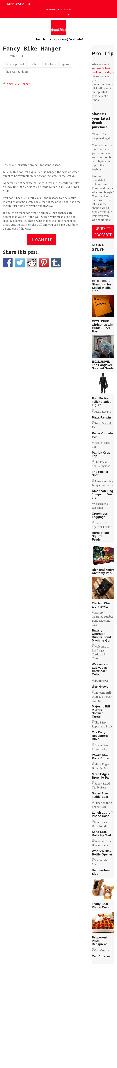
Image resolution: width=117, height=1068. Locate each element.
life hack (50, 64)
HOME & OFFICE (17, 55)
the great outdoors (16, 71)
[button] (17, 4)
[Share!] (8, 262)
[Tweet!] (20, 262)
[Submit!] (32, 262)
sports (65, 64)
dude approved (14, 64)
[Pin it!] (44, 262)
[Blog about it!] (56, 262)
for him (34, 64)
